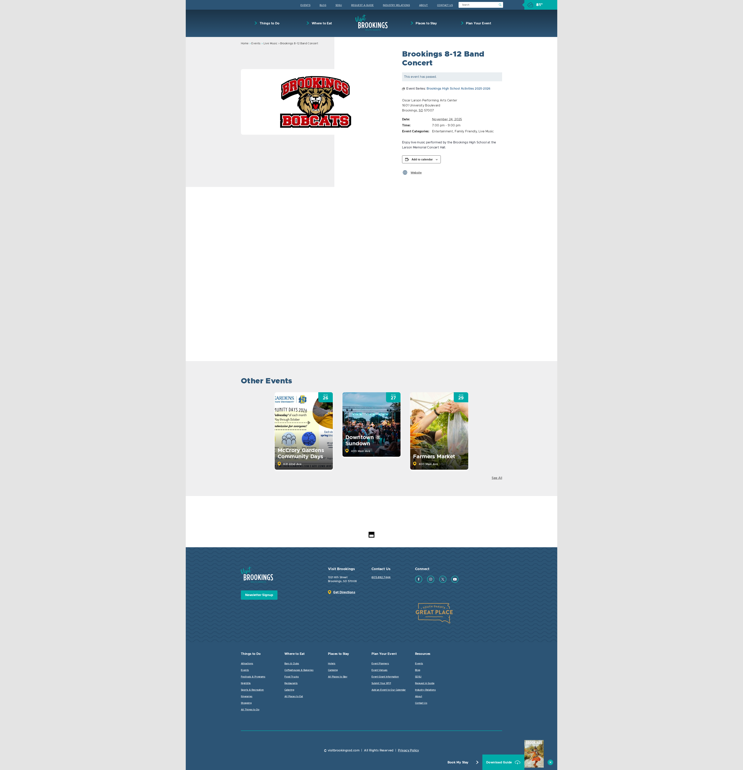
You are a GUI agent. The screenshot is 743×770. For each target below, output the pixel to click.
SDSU (339, 5)
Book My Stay (458, 762)
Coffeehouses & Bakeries (298, 670)
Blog (323, 5)
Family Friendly (466, 131)
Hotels (331, 663)
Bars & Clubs (291, 663)
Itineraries (246, 696)
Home (245, 43)
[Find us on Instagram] (430, 581)
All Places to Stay (337, 677)
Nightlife (246, 683)
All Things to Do (250, 709)
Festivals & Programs (253, 677)
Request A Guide (362, 5)
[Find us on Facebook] (418, 581)
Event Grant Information (385, 677)
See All (497, 478)
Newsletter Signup (259, 595)
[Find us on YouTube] (455, 581)
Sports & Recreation (252, 690)
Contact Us (445, 5)
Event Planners (380, 663)
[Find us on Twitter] (443, 581)
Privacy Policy (408, 750)
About (423, 5)
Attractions (247, 663)
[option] (316, 102)
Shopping (246, 703)
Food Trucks (291, 677)
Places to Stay (426, 23)
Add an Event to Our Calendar (389, 690)
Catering (289, 690)
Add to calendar (422, 159)
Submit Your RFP (381, 683)
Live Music (270, 43)
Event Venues (380, 670)
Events (305, 5)
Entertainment (442, 131)
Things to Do (269, 23)
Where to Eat (321, 23)
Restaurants (291, 683)
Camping (333, 670)
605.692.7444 (381, 577)
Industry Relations (396, 5)
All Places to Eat (293, 696)
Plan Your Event (478, 23)
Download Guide (499, 762)
